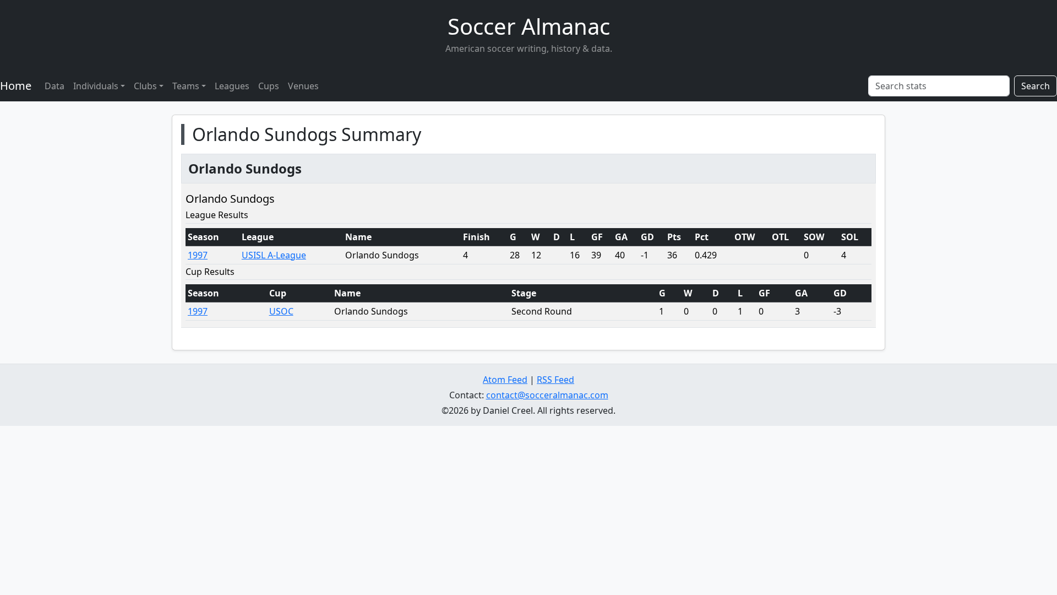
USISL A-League (274, 255)
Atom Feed (505, 380)
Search (1035, 86)
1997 (198, 255)
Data (54, 86)
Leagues (232, 86)
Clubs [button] (145, 86)
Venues (303, 86)
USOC (281, 311)
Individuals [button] (95, 86)
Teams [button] (185, 86)
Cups (268, 86)
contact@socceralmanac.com (547, 395)
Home (15, 85)
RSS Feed (555, 380)
